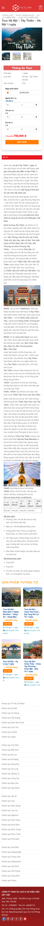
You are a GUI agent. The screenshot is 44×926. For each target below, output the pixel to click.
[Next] (38, 39)
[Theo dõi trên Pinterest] (25, 919)
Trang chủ (7, 15)
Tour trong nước (25, 15)
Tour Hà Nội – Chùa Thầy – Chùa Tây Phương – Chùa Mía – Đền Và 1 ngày (32, 666)
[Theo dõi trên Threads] (21, 919)
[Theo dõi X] (17, 919)
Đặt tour (22, 142)
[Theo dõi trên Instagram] (8, 919)
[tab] (22, 157)
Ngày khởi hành (11, 88)
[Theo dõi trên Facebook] (4, 919)
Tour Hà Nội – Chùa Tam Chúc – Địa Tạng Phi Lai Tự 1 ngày (32, 613)
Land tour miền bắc (28, 17)
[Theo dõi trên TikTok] (12, 919)
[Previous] (5, 39)
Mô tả (5, 157)
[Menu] (3, 8)
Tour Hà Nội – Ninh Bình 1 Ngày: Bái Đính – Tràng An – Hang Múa (11, 613)
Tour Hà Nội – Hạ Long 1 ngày (10, 662)
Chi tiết (7, 624)
